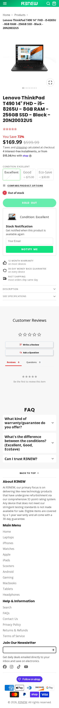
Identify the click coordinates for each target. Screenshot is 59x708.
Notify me (29, 249)
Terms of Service (14, 636)
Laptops (8, 537)
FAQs (6, 613)
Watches (8, 549)
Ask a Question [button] (31, 352)
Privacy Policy (12, 624)
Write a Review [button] (31, 344)
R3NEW (22, 702)
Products (19, 15)
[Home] (29, 3)
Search (7, 607)
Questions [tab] (31, 362)
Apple (6, 554)
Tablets (8, 589)
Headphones (11, 594)
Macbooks (9, 583)
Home (6, 15)
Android (8, 572)
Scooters (8, 566)
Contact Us (10, 619)
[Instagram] (12, 667)
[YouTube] (26, 667)
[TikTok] (19, 667)
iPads (6, 560)
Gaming (8, 577)
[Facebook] (5, 667)
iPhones (8, 543)
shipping (21, 147)
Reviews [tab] (11, 362)
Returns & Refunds (15, 630)
